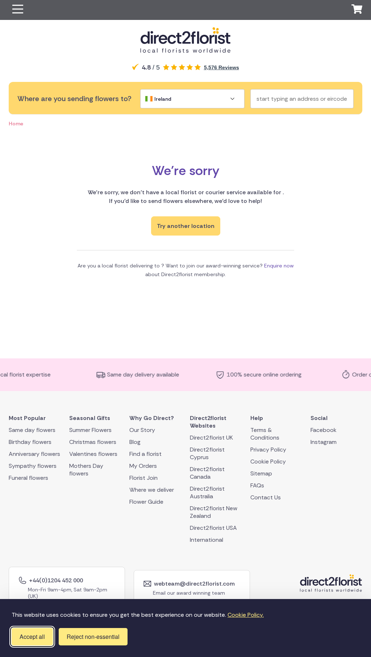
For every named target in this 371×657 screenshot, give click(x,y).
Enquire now (279, 265)
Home (16, 123)
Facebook (323, 429)
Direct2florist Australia (207, 492)
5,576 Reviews (221, 67)
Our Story (142, 429)
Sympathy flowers (33, 465)
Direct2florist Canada (207, 472)
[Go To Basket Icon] (356, 10)
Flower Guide (146, 501)
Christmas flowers (92, 441)
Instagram (323, 441)
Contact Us (265, 497)
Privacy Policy (268, 449)
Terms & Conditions (264, 433)
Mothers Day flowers (86, 469)
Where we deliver (151, 489)
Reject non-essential (93, 636)
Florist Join (143, 477)
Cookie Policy (268, 461)
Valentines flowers (93, 453)
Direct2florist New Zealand (213, 511)
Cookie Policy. (246, 615)
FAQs (257, 485)
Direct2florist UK (211, 437)
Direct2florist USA (213, 527)
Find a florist (145, 453)
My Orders (143, 465)
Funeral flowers (28, 477)
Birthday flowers (30, 441)
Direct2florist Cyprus (207, 453)
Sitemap (261, 473)
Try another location (185, 226)
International (206, 539)
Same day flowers (32, 429)
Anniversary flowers (34, 453)
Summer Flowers (90, 429)
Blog (135, 441)
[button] (18, 10)
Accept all (32, 636)
